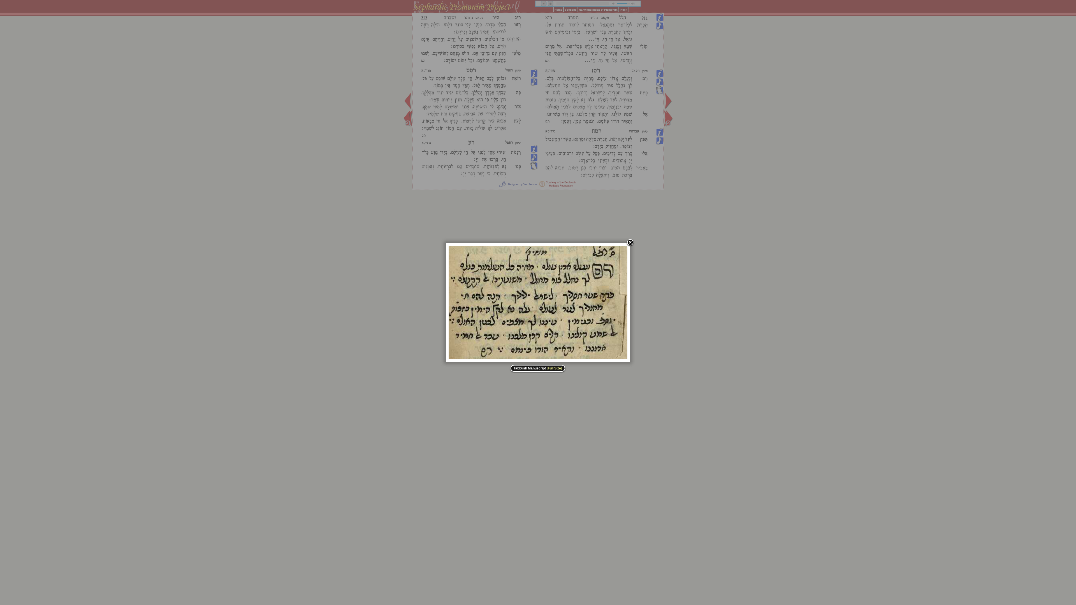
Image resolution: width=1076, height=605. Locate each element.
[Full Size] (554, 368)
